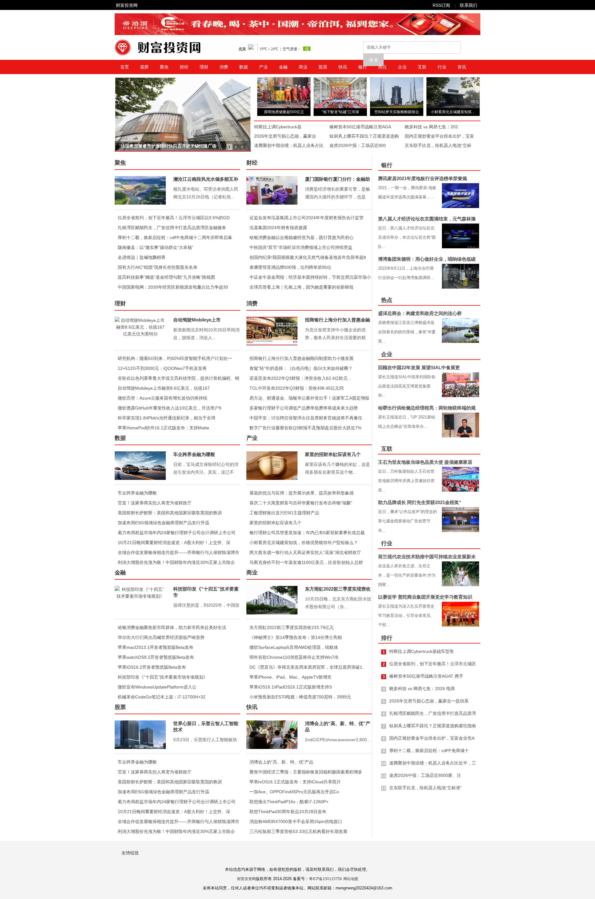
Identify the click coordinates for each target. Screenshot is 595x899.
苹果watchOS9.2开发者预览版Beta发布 (156, 657)
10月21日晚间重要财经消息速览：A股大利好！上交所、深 (174, 542)
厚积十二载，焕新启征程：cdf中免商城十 (429, 750)
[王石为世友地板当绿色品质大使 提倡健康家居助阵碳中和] (460, 479)
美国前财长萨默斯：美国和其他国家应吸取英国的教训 (170, 512)
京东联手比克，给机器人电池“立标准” (425, 787)
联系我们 (468, 5)
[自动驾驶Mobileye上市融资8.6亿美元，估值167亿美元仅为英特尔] (140, 331)
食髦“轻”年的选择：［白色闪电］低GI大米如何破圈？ (301, 368)
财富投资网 (127, 5)
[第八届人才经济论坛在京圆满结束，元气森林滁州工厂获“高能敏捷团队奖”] (460, 236)
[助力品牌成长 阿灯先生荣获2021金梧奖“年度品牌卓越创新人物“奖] (460, 519)
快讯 (342, 66)
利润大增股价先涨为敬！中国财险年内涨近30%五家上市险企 (176, 562)
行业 (442, 66)
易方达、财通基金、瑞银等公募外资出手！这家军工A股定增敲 (309, 398)
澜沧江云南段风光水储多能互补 (205, 179)
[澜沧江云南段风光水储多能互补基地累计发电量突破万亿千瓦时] (140, 190)
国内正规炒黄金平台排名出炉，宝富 (439, 136)
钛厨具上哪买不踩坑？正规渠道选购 (364, 136)
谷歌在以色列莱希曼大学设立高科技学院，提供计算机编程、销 (178, 378)
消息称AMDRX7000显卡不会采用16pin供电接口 (295, 821)
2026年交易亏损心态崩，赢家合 (285, 136)
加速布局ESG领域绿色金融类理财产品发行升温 (163, 522)
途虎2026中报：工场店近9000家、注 (425, 775)
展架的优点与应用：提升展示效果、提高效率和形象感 (301, 492)
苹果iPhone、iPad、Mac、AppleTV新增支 (290, 677)
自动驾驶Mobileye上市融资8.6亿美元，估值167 (164, 388)
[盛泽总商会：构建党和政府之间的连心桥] (460, 330)
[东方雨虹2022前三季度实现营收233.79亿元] (272, 600)
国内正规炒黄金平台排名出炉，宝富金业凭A (431, 738)
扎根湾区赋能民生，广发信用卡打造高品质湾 (432, 713)
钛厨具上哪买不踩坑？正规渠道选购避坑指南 (432, 725)
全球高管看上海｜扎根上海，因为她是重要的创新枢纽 (301, 287)
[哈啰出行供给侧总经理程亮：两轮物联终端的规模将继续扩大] (460, 425)
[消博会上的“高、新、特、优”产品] (272, 734)
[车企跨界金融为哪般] (140, 465)
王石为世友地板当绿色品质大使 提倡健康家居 (425, 462)
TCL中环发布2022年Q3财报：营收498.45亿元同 (296, 388)
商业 (303, 66)
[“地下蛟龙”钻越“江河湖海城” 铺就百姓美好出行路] (340, 106)
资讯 (461, 66)
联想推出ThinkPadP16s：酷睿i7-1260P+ (288, 801)
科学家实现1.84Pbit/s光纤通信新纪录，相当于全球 (166, 417)
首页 (124, 66)
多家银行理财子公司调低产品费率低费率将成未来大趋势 (303, 407)
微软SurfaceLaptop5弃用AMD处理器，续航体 (293, 647)
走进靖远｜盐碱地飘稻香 (141, 257)
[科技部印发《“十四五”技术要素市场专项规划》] (140, 600)
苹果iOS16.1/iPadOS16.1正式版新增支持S (290, 686)
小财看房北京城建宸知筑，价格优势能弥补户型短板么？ (303, 542)
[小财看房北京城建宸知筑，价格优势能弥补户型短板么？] (453, 106)
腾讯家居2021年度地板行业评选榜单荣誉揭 (422, 178)
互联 (422, 66)
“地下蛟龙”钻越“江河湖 (340, 112)
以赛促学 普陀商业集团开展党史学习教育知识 (425, 597)
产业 (263, 66)
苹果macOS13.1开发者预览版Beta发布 (155, 647)
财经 (184, 66)
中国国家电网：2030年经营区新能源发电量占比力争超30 (173, 287)
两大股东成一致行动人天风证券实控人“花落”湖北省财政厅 (305, 552)
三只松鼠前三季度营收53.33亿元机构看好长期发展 (298, 831)
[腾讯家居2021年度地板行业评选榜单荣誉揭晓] (460, 195)
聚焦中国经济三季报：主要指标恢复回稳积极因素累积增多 (305, 771)
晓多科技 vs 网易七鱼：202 (431, 126)
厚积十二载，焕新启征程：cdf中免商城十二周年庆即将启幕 (175, 237)
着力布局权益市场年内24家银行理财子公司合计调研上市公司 (177, 532)
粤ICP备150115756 (325, 879)
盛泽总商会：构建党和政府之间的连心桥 (420, 313)
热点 (382, 66)
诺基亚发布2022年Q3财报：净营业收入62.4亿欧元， (300, 378)
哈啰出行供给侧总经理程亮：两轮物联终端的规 (427, 407)
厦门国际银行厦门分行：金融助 (337, 179)
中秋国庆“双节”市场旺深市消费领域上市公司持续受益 (300, 247)
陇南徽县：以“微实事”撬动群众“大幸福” (155, 247)
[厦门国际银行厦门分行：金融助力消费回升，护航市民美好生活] (272, 190)
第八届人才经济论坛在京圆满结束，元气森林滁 (427, 218)
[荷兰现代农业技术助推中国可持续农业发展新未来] (460, 573)
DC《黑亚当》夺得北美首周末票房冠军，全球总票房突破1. (306, 667)
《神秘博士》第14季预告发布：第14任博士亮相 (295, 637)
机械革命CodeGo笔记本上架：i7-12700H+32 (161, 696)
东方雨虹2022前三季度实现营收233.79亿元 (291, 627)
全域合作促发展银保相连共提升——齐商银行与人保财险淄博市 (178, 552)
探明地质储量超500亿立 (284, 112)
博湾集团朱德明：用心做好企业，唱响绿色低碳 (427, 259)
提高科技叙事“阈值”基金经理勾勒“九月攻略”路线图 (166, 277)
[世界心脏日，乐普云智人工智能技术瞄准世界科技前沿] (140, 734)
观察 (144, 66)
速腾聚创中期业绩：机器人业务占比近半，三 (432, 762)
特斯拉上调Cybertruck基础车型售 (421, 651)
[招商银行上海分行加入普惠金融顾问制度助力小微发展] (272, 331)
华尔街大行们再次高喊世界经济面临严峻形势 (161, 637)
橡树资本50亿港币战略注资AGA (360, 126)
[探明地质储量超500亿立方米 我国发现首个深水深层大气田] (284, 106)
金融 (283, 66)
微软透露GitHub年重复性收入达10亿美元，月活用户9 (169, 407)
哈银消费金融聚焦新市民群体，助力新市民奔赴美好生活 (172, 627)
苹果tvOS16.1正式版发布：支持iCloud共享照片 (295, 781)
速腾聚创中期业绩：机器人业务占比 (289, 145)
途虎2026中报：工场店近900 (357, 145)
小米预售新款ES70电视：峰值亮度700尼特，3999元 (300, 696)
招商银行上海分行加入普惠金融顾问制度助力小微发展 (301, 358)
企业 (402, 66)
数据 (243, 66)
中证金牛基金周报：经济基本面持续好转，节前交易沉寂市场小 (310, 277)
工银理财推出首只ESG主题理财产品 (284, 512)
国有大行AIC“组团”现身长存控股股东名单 (157, 267)
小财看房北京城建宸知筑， (453, 112)
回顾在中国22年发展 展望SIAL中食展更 (419, 367)
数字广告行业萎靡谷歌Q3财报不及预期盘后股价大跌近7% (305, 427)
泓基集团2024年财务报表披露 (278, 227)
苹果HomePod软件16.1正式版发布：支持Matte (163, 427)
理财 (204, 66)
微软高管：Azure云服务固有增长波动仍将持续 (162, 398)
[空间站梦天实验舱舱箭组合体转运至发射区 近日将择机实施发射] (396, 106)
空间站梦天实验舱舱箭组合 (396, 112)
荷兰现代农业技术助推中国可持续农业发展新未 (427, 556)
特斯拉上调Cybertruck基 (278, 126)
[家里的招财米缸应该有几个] (272, 465)
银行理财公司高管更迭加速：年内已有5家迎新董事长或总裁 (307, 532)
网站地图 (350, 879)
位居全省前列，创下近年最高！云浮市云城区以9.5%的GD (174, 217)
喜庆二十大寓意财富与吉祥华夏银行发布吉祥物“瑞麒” (300, 502)
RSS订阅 (441, 5)
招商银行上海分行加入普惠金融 (337, 319)
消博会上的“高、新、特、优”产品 (281, 762)
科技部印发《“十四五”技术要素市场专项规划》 (163, 677)
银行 (362, 66)
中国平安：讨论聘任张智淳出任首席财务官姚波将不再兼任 (305, 417)
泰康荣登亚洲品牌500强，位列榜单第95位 (290, 267)
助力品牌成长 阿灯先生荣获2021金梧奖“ (419, 502)
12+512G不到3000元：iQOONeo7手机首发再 (162, 368)
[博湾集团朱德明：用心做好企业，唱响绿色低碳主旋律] (460, 276)
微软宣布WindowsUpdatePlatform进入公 (157, 686)
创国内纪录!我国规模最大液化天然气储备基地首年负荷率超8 (307, 257)
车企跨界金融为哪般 (194, 454)
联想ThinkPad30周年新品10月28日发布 (287, 811)
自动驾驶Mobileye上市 (197, 319)
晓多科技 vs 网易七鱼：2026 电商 (422, 688)
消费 (223, 66)
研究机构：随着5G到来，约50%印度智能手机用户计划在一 (175, 358)
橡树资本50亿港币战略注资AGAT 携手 (426, 676)
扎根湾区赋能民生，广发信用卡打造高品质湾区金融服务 (172, 227)
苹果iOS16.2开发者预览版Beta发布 (152, 667)
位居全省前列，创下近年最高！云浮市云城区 (432, 663)
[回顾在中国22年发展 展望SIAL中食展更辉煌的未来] (460, 384)
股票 (323, 66)
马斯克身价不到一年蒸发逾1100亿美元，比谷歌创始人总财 (306, 562)
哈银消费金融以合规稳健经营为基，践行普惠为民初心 (301, 237)
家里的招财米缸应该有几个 (333, 454)
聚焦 (164, 66)
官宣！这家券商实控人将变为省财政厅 (155, 502)
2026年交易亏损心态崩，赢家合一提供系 (429, 700)
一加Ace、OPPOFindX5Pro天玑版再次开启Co (294, 791)
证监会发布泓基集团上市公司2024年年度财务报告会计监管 (306, 217)
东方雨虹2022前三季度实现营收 (338, 588)
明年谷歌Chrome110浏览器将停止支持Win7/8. (294, 657)
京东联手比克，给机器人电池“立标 (438, 145)
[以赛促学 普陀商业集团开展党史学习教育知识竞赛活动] (460, 614)
